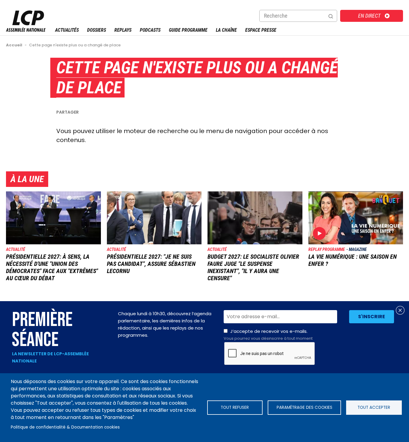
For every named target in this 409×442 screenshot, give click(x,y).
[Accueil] (26, 30)
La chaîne (226, 30)
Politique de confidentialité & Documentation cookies (65, 427)
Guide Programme (188, 30)
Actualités (67, 30)
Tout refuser (235, 407)
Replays (122, 30)
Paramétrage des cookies (304, 407)
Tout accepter (374, 407)
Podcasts (150, 30)
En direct (369, 16)
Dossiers (96, 30)
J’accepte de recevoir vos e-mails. (268, 334)
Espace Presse (260, 30)
